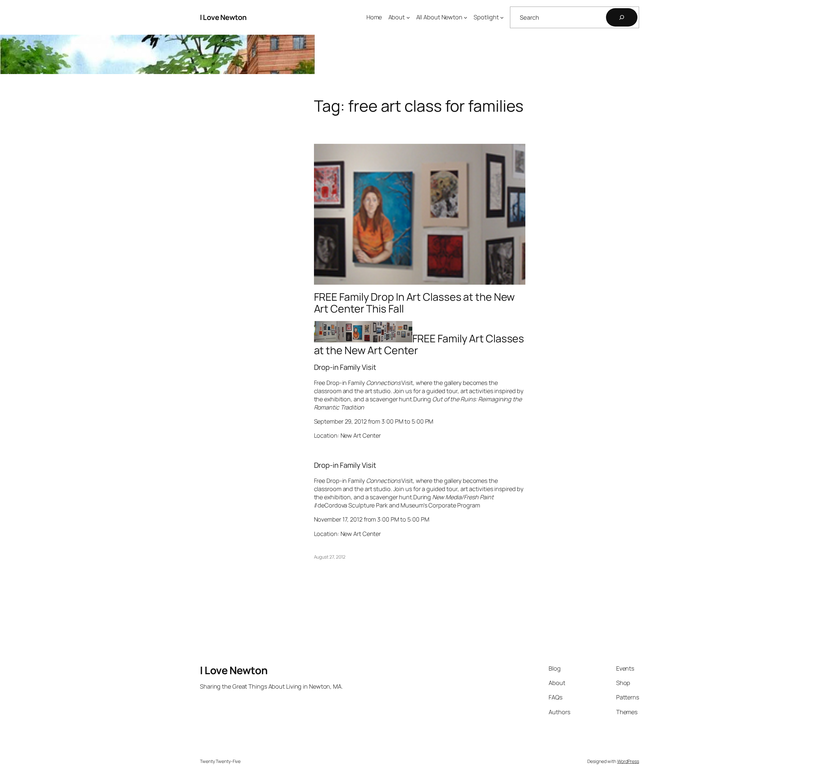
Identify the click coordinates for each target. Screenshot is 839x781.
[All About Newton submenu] (465, 17)
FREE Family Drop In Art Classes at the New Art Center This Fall (414, 302)
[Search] (621, 17)
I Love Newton (223, 17)
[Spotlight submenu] (502, 17)
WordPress (628, 761)
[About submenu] (408, 17)
